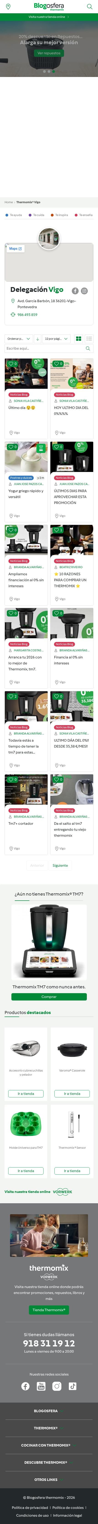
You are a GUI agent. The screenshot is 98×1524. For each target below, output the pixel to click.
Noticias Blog (19, 394)
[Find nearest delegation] (8, 6)
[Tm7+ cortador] (26, 791)
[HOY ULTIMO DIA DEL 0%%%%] (71, 375)
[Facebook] (25, 1386)
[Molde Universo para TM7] (26, 1124)
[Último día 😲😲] (26, 375)
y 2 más (42, 478)
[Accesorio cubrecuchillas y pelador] (26, 1047)
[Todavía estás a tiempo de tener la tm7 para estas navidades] (26, 708)
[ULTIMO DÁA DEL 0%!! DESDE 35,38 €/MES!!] (71, 708)
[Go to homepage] (49, 7)
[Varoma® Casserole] (72, 1047)
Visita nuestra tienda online (47, 17)
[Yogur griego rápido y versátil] (26, 459)
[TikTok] (72, 1386)
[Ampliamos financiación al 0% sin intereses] (26, 542)
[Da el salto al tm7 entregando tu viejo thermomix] (71, 791)
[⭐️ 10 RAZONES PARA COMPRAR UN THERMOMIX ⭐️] (71, 542)
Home (9, 202)
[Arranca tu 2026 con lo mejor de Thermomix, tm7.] (26, 625)
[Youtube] (41, 1386)
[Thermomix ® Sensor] (72, 1124)
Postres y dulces (21, 478)
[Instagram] (57, 1386)
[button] (89, 6)
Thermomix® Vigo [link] (28, 202)
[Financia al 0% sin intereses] (71, 625)
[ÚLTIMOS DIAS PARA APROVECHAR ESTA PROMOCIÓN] (71, 459)
